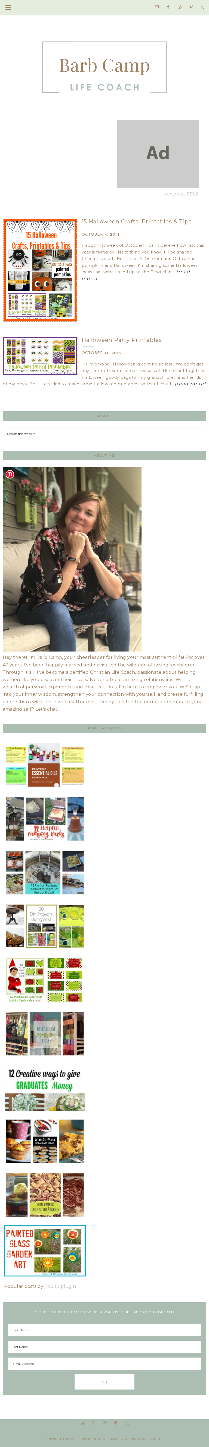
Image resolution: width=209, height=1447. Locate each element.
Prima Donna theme (99, 1439)
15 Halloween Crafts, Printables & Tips (137, 221)
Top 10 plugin (60, 1286)
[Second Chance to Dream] (104, 61)
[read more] (190, 383)
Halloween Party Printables (122, 340)
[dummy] (158, 186)
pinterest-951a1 (181, 194)
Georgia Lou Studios (144, 1439)
